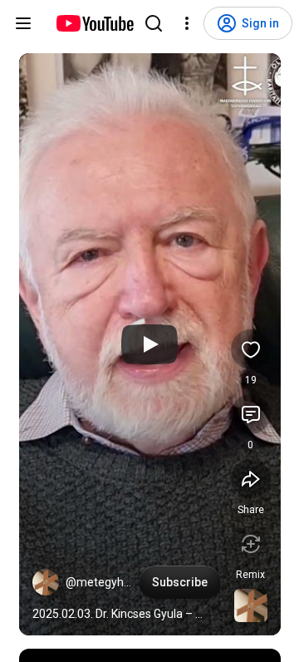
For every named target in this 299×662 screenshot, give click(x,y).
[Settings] (187, 23)
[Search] (154, 23)
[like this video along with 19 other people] (251, 349)
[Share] (251, 479)
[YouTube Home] (94, 23)
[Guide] (23, 23)
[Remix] (251, 544)
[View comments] (251, 414)
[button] (45, 582)
